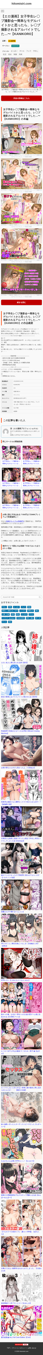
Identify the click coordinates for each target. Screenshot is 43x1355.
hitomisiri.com (22, 3)
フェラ (28, 51)
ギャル (22, 51)
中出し (35, 51)
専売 (12, 614)
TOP (8, 1348)
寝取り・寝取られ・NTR (10, 610)
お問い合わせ (32, 1348)
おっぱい (14, 51)
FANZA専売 (20, 618)
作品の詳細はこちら (21, 98)
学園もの (30, 610)
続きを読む (21, 302)
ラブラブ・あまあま (8, 618)
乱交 (4, 54)
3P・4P (38, 618)
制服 (15, 54)
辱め (37, 610)
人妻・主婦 (5, 614)
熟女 (10, 622)
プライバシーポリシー (19, 1348)
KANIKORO (15, 46)
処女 (10, 54)
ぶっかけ (24, 614)
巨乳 (10, 607)
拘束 (20, 54)
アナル (31, 614)
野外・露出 (30, 618)
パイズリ (23, 610)
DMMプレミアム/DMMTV (15, 521)
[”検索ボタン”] (40, 597)
